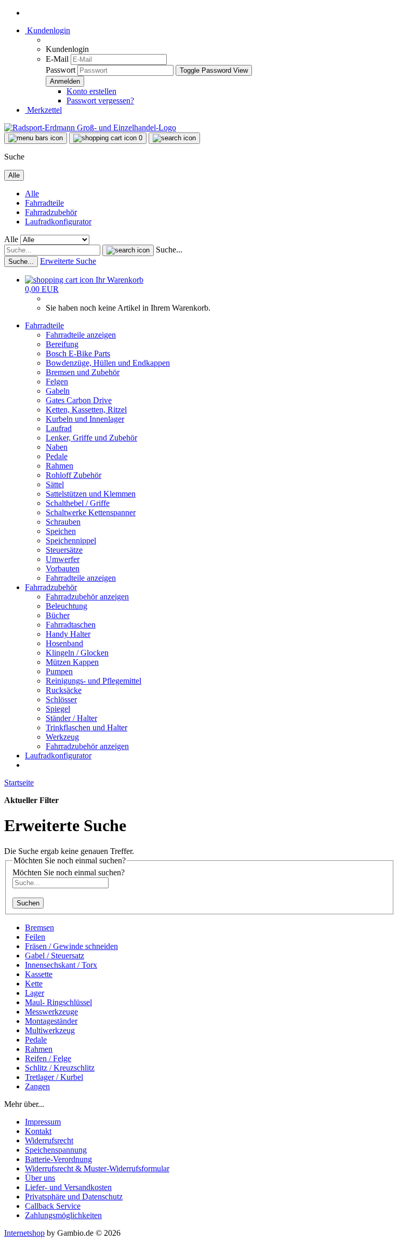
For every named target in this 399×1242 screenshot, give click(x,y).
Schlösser (61, 699)
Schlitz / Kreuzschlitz (60, 1067)
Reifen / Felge (48, 1058)
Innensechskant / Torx (61, 964)
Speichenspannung (56, 1149)
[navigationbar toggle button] (35, 138)
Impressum (43, 1121)
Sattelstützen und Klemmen (91, 493)
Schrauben (63, 521)
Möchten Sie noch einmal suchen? (68, 872)
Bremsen (39, 927)
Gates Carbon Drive (79, 400)
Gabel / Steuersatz (54, 955)
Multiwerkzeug (50, 1030)
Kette (34, 983)
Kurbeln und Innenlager (85, 419)
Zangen (37, 1086)
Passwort (60, 69)
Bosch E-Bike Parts (78, 353)
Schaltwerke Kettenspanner (91, 512)
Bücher (58, 615)
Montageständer (51, 1021)
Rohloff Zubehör (73, 475)
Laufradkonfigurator (58, 221)
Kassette (38, 974)
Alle (32, 193)
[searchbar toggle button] (174, 138)
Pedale (57, 456)
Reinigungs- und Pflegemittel (93, 680)
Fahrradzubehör (51, 212)
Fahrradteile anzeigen (81, 334)
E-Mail (57, 59)
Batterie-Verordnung (58, 1159)
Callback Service (53, 1205)
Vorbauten (62, 568)
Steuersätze (64, 549)
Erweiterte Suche (68, 261)
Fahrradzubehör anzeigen (87, 596)
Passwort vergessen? (100, 100)
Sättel (55, 484)
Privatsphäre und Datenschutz (74, 1196)
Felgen (57, 381)
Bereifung (62, 344)
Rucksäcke (64, 690)
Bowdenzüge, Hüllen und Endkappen (108, 362)
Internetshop (24, 1232)
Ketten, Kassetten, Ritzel (86, 409)
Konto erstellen (91, 91)
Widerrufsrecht (49, 1140)
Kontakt (38, 1131)
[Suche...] (128, 250)
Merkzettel (43, 109)
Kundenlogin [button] (47, 30)
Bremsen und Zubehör (82, 372)
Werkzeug (62, 736)
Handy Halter (68, 634)
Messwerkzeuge (51, 1011)
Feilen (35, 936)
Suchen (28, 903)
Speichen (61, 531)
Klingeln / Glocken (77, 652)
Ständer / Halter (71, 718)
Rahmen (59, 465)
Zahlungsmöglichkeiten (63, 1215)
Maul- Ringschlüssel (58, 1002)
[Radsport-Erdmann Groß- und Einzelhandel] (90, 127)
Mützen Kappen (72, 662)
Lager (34, 993)
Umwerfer (62, 559)
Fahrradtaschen (71, 624)
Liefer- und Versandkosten (68, 1187)
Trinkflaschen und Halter (86, 727)
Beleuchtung (66, 606)
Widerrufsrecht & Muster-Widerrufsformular (97, 1168)
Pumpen (59, 671)
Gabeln (58, 390)
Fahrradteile (44, 202)
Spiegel (58, 708)
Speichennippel (71, 540)
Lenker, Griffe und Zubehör (91, 437)
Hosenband (64, 643)
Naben (57, 447)
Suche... (169, 249)
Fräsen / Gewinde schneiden (71, 946)
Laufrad (59, 428)
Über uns (40, 1177)
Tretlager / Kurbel (54, 1077)
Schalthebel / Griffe (78, 503)
